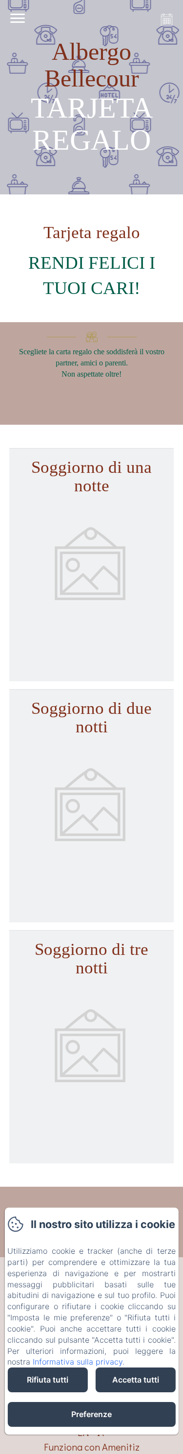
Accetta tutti (135, 1380)
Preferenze (91, 1414)
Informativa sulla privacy (77, 1362)
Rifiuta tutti (47, 1380)
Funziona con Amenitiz (92, 1446)
